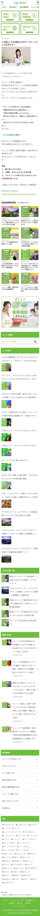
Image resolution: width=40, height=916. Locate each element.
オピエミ (4, 7)
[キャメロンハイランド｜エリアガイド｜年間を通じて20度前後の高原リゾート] (6, 559)
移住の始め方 (13, 7)
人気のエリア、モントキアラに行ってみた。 (19, 445)
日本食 (15, 872)
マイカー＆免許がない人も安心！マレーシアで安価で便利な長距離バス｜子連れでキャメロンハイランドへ (19, 414)
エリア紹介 (8, 773)
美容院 (16, 875)
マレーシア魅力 (10, 794)
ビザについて (9, 766)
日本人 (6, 872)
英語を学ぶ (27, 875)
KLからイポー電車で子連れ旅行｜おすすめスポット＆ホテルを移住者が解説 (20, 477)
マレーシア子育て (9, 846)
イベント (7, 828)
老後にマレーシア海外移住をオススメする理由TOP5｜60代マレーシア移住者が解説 (23, 603)
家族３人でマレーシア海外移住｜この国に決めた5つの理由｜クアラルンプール (23, 580)
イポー (16, 828)
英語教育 (7, 879)
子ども (6, 864)
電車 (34, 879)
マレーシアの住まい (11, 759)
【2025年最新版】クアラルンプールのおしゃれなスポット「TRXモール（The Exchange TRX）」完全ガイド (20, 359)
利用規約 (28, 903)
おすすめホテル (9, 825)
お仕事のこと (22, 825)
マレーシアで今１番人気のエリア (15, 460)
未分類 (6, 808)
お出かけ (33, 825)
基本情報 (17, 861)
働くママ (7, 857)
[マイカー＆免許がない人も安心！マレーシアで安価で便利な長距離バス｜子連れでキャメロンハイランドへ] (6, 422)
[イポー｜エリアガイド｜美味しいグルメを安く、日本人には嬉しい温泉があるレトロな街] (6, 504)
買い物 (16, 879)
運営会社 (12, 903)
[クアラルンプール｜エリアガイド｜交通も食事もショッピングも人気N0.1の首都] (6, 522)
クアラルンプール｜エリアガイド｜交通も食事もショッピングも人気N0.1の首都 (19, 514)
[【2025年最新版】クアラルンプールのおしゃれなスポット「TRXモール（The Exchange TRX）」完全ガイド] (6, 367)
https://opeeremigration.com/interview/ (19, 194)
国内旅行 (7, 861)
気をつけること (10, 801)
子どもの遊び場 (18, 864)
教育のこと (8, 868)
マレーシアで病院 (9, 843)
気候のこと (26, 872)
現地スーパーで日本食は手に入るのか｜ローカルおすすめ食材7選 (23, 613)
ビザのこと (33, 835)
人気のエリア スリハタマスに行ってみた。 (19, 430)
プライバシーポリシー (20, 906)
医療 (16, 857)
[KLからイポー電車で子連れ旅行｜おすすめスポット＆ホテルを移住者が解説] (6, 485)
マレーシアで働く (30, 839)
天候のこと (29, 861)
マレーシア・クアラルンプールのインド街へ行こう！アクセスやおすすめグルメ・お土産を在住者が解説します (19, 377)
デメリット (21, 835)
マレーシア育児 (23, 850)
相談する (20, 903)
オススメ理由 (29, 832)
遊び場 (25, 879)
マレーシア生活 (24, 846)
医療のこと (26, 857)
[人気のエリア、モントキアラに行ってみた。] (6, 452)
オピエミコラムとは (17, 900)
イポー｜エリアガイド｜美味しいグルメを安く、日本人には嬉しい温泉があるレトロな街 (19, 495)
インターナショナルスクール (12, 832)
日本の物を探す (32, 868)
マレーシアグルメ (24, 843)
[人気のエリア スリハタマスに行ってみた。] (6, 437)
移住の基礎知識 (24, 7)
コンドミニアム (9, 835)
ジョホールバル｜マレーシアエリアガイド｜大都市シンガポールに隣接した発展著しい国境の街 (19, 532)
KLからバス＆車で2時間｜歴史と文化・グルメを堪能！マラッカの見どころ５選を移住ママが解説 (19, 396)
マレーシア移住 (9, 850)
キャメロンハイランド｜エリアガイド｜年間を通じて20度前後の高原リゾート (19, 550)
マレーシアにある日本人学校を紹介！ (22, 622)
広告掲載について (31, 900)
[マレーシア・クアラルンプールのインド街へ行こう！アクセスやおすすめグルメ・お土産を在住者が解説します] (6, 386)
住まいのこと (21, 854)
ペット (6, 839)
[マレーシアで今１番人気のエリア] (6, 467)
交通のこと (8, 854)
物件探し (7, 875)
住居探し (32, 854)
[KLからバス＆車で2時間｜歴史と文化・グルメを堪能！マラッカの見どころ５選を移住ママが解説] (6, 404)
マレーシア (17, 839)
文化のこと (19, 868)
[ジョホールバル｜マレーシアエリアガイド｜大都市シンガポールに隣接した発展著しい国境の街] (6, 540)
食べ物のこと (8, 883)
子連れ (29, 864)
